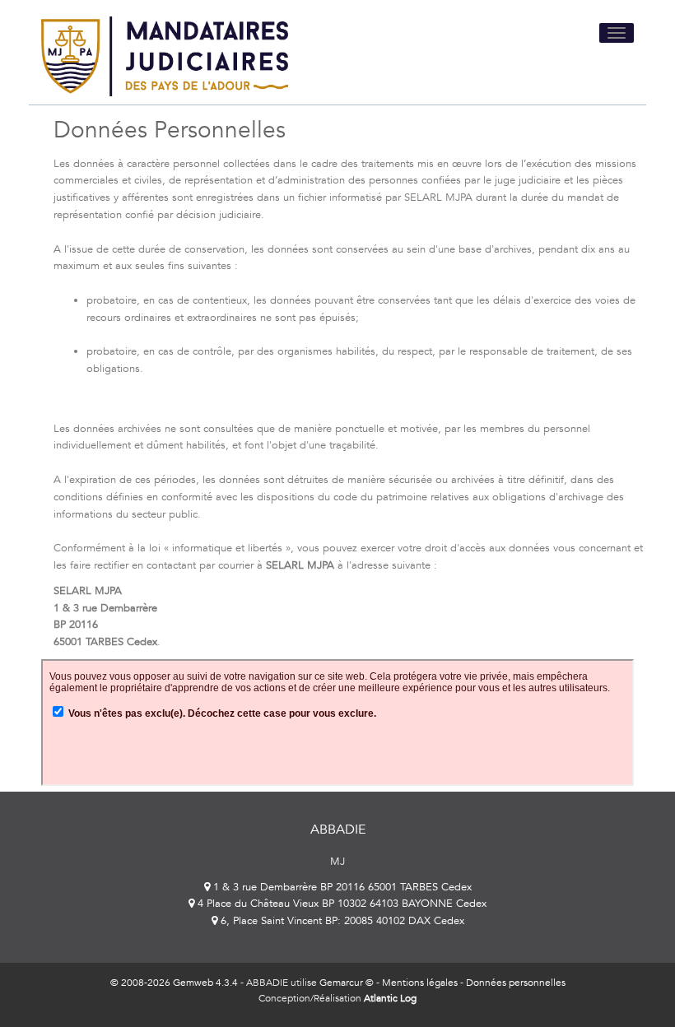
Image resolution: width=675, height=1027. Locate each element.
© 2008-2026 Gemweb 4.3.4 (174, 982)
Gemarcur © (346, 982)
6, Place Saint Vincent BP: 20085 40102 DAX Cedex (340, 920)
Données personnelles (516, 982)
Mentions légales (420, 982)
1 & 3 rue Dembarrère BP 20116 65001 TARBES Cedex (341, 887)
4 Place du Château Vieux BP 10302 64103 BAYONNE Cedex (340, 903)
